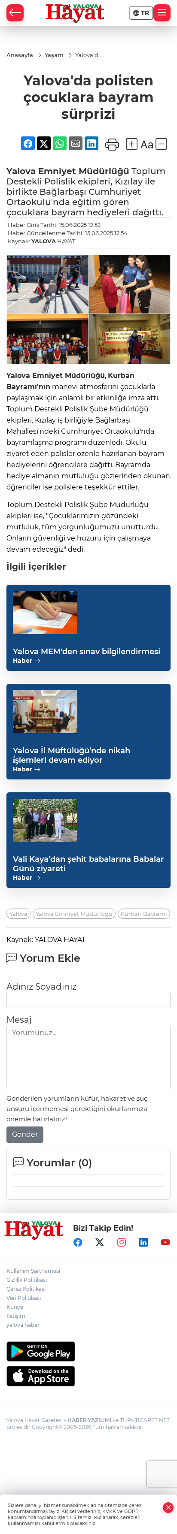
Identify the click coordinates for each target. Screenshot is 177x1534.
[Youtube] (165, 1242)
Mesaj (18, 1020)
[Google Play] (88, 1351)
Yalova (21, 171)
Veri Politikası (23, 1298)
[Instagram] (121, 1242)
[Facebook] (77, 1242)
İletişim (15, 1316)
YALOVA (43, 241)
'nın (43, 387)
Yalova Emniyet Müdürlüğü (74, 913)
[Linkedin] (143, 1242)
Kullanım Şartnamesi (33, 1271)
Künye (14, 1307)
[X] (99, 1242)
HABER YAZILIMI (89, 1420)
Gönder (25, 1134)
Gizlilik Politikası (26, 1280)
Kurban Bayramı (144, 913)
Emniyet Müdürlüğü (82, 171)
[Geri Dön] (15, 12)
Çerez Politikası (26, 1289)
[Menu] (162, 12)
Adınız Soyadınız (41, 986)
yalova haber (23, 1325)
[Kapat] (168, 1507)
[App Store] (88, 1376)
